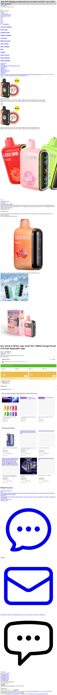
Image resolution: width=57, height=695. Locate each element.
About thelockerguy (5, 496)
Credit (28, 493)
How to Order (11, 493)
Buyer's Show (15, 496)
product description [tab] (5, 215)
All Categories (4, 498)
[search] (1, 9)
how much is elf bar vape (6, 490)
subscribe (3, 684)
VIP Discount (52, 496)
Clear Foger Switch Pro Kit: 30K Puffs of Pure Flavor (28, 476)
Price (16, 493)
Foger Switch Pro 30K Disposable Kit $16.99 (10, 447)
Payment (32, 493)
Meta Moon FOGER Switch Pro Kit (45, 475)
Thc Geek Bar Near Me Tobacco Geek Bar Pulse (46, 418)
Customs (41, 493)
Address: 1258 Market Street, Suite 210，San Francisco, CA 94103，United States (26, 614)
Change (53, 359)
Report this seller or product (7, 204)
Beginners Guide (22, 496)
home (2, 74)
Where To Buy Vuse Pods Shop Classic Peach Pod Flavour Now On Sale (28, 448)
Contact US (3, 500)
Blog (11, 496)
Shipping (36, 493)
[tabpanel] (28, 280)
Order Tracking (46, 493)
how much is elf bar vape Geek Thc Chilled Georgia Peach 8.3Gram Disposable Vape (23, 74)
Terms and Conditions (38, 496)
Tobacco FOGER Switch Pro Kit (44, 447)
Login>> (6, 421)
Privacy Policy (29, 496)
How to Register (4, 493)
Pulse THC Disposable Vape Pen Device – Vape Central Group (10, 418)
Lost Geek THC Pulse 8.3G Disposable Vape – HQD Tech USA (28, 418)
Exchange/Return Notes (6, 389)
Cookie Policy (46, 496)
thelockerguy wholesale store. (13, 693)
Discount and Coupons (22, 493)
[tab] (28, 216)
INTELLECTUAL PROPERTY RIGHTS (38, 693)
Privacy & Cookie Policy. (33, 691)
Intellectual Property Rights (10, 494)
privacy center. (21, 692)
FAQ (7, 500)
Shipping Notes (4, 386)
